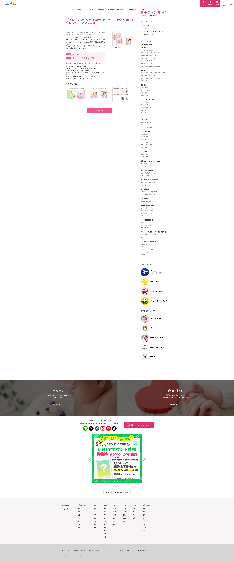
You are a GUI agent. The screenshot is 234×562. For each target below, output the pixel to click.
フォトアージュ (145, 237)
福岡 (143, 509)
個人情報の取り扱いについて (145, 550)
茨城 (94, 509)
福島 (79, 527)
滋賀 (114, 509)
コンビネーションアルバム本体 (150, 53)
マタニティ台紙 (145, 175)
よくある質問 (75, 550)
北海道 (80, 509)
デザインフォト (145, 102)
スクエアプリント (146, 244)
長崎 (143, 515)
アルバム (143, 222)
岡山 (124, 515)
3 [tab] (118, 486)
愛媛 (134, 515)
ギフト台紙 (144, 93)
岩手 (79, 515)
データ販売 (144, 166)
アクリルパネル (145, 115)
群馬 (94, 515)
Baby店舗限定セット (149, 34)
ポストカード (144, 185)
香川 (134, 512)
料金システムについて (76, 9)
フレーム (143, 110)
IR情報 (97, 550)
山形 (79, 524)
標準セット (146, 25)
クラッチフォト (145, 142)
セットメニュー (145, 22)
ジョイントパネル (146, 107)
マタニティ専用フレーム (148, 173)
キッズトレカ (144, 139)
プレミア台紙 (144, 87)
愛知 (105, 534)
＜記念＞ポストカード (147, 154)
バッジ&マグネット (146, 137)
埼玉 (94, 518)
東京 (94, 524)
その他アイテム (145, 228)
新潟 (105, 509)
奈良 (114, 521)
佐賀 (143, 512)
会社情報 (83, 550)
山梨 (105, 521)
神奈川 (95, 527)
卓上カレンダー (145, 125)
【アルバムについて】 (147, 50)
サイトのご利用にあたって (108, 550)
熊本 (143, 518)
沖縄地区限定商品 (146, 201)
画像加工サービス (146, 163)
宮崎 (143, 524)
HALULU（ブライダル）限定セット (153, 31)
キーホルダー (144, 134)
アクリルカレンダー (146, 127)
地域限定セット (147, 28)
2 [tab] (117, 486)
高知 (134, 518)
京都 (114, 512)
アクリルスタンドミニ (147, 145)
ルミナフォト (144, 112)
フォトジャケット (146, 105)
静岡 (105, 531)
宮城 (79, 518)
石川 (105, 515)
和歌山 (115, 524)
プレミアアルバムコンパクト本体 (150, 66)
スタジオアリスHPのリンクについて (126, 550)
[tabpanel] (117, 458)
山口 (124, 521)
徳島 (134, 509)
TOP (67, 9)
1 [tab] (115, 486)
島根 (124, 512)
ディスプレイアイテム (147, 210)
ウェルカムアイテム (146, 213)
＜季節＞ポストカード (147, 157)
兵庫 (114, 518)
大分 (143, 521)
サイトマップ (65, 550)
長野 (105, 524)
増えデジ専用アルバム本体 (148, 55)
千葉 (94, 521)
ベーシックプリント (146, 63)
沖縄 (143, 531)
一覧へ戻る (99, 111)
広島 (124, 518)
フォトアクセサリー (146, 252)
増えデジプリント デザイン (148, 58)
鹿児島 (144, 527)
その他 (143, 254)
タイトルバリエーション (148, 61)
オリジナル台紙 (145, 90)
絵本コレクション (146, 80)
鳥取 (124, 509)
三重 (105, 537)
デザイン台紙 (144, 95)
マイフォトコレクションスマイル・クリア (153, 73)
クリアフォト (144, 147)
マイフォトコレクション (148, 75)
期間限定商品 (101, 9)
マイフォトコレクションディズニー (151, 78)
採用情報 (90, 550)
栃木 (94, 512)
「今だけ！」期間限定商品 (148, 194)
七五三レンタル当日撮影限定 (149, 192)
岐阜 (105, 527)
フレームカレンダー (146, 122)
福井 (105, 518)
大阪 (114, 515)
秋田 (79, 521)
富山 (105, 512)
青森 (79, 512)
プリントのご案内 (146, 44)
